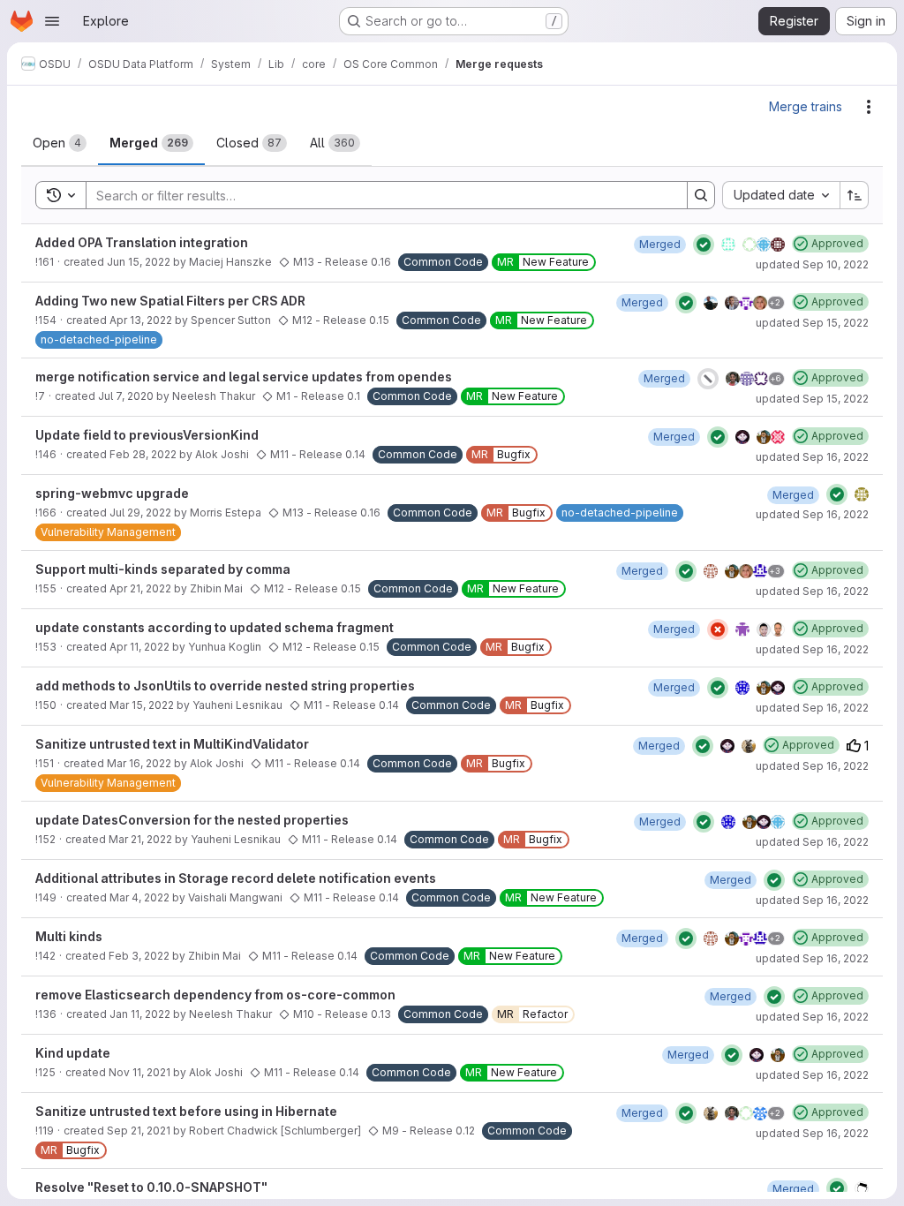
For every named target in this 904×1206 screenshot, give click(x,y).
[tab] (59, 143)
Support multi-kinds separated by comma (162, 569)
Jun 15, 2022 (138, 261)
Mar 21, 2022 (140, 839)
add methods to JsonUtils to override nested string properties (225, 685)
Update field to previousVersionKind (147, 434)
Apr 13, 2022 (140, 320)
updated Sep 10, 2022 (812, 264)
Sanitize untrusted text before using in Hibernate (186, 1111)
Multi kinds (68, 936)
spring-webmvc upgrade (112, 493)
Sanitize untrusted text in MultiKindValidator (172, 743)
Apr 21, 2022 (140, 588)
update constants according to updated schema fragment (214, 627)
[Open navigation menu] (52, 21)
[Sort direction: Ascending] (854, 195)
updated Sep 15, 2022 (812, 322)
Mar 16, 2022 (139, 763)
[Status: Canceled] (708, 378)
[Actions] (869, 107)
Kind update (72, 1052)
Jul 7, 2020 (126, 396)
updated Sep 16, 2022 (812, 457)
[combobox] (781, 195)
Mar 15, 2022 (141, 705)
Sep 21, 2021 (138, 1130)
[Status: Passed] (703, 244)
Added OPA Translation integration (141, 242)
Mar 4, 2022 (139, 897)
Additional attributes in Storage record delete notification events (235, 878)
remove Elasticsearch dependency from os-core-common (215, 994)
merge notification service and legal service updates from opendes (243, 376)
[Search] (701, 195)
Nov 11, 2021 (139, 1072)
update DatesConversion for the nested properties (192, 819)
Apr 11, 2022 (139, 646)
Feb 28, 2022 (143, 454)
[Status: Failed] (717, 629)
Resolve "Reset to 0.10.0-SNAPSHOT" (151, 1187)
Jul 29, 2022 (140, 512)
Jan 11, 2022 (139, 1014)
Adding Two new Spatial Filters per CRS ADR (170, 300)
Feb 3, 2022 (139, 955)
